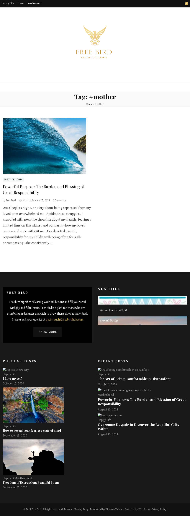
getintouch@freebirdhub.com (64, 319)
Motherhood (34, 3)
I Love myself (12, 378)
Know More (48, 332)
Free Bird (11, 200)
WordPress (144, 509)
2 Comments (59, 200)
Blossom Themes (115, 509)
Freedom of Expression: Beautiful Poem (31, 482)
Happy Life (8, 3)
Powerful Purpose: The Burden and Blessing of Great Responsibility (142, 401)
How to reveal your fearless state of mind (32, 430)
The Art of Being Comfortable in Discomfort (134, 378)
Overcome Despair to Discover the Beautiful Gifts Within (138, 426)
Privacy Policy (159, 509)
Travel (20, 3)
